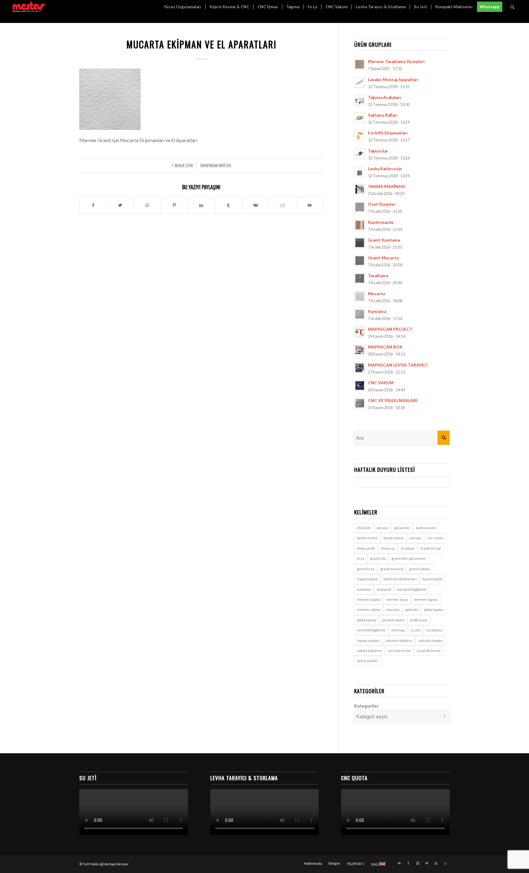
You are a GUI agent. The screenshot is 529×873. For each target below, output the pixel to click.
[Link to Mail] (399, 863)
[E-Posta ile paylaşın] (309, 205)
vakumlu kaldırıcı (398, 640)
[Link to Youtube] (436, 863)
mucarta (393, 609)
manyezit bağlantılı (411, 589)
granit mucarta (391, 569)
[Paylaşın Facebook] (93, 205)
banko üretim (367, 538)
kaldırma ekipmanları (400, 579)
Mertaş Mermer (116, 864)
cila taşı (415, 538)
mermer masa (397, 599)
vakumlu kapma (430, 640)
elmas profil (366, 548)
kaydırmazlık (432, 579)
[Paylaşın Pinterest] (174, 205)
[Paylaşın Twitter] (120, 205)
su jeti (416, 630)
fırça (360, 558)
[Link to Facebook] (408, 863)
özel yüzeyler (367, 661)
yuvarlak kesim (429, 651)
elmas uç (388, 548)
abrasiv (382, 528)
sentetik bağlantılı (371, 630)
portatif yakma (393, 620)
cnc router (435, 538)
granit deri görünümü (409, 558)
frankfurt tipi (431, 548)
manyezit (384, 589)
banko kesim (426, 528)
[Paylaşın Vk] (255, 205)
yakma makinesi (369, 651)
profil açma (418, 620)
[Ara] (512, 7)
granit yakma (419, 569)
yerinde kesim (399, 651)
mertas (225, 165)
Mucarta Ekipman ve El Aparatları (201, 44)
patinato (411, 609)
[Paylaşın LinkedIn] (201, 205)
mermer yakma (369, 609)
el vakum (408, 548)
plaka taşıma (366, 620)
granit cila (378, 558)
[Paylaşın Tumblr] (228, 205)
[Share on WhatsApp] (147, 205)
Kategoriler (366, 706)
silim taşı (398, 630)
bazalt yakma (393, 538)
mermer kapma (369, 599)
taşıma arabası (368, 640)
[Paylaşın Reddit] (282, 205)
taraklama (434, 630)
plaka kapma (433, 609)
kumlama (364, 589)
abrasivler (402, 528)
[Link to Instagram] (417, 863)
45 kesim (364, 528)
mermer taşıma (426, 599)
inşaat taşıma (367, 579)
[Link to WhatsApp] (445, 863)
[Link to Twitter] (426, 863)
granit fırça (365, 569)
